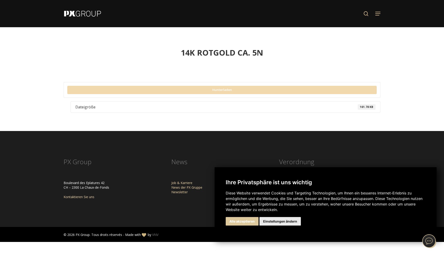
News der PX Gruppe (186, 187)
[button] (377, 13)
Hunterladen (222, 90)
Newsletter (179, 192)
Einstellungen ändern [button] (280, 221)
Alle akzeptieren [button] (242, 221)
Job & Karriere (181, 183)
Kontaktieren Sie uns (79, 197)
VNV (155, 234)
